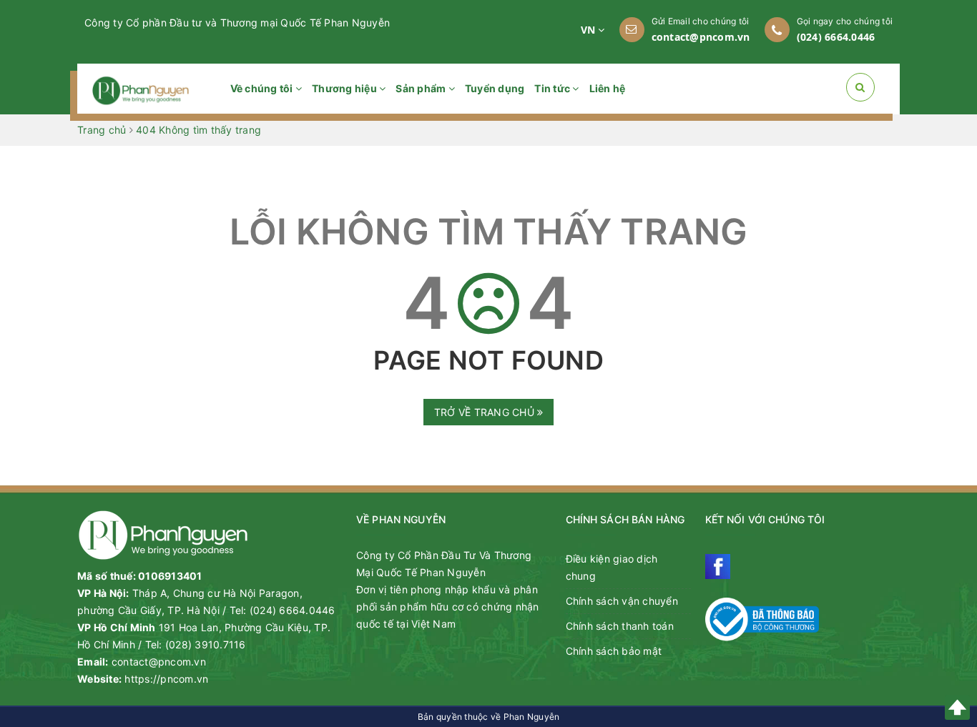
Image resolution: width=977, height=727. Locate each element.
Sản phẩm (422, 88)
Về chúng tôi (262, 88)
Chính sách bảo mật (614, 651)
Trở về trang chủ (485, 412)
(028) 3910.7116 (205, 644)
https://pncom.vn (166, 679)
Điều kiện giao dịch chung (612, 567)
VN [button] (590, 29)
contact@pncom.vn (701, 37)
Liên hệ (607, 88)
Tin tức (553, 88)
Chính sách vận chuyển (622, 601)
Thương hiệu (345, 88)
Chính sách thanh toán (620, 626)
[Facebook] (717, 566)
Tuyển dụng (495, 88)
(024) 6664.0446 (836, 37)
